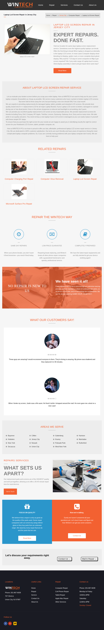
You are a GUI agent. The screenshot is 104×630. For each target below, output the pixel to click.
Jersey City (62, 15)
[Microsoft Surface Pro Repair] (19, 198)
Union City (35, 446)
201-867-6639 (16, 592)
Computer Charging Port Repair (19, 179)
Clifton (34, 436)
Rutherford (82, 443)
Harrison (82, 436)
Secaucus (11, 446)
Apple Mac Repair (61, 598)
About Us (34, 602)
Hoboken (11, 439)
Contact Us (77, 536)
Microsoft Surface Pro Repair (19, 204)
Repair (54, 15)
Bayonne (11, 436)
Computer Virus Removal (52, 179)
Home (48, 15)
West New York (60, 446)
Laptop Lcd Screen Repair (90, 15)
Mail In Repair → (89, 559)
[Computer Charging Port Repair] (19, 174)
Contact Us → (64, 559)
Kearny (57, 439)
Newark (34, 443)
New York (11, 443)
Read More (62, 70)
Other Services (60, 602)
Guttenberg (59, 436)
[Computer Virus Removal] (52, 174)
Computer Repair (74, 15)
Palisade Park (60, 443)
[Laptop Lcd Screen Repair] (85, 174)
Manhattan (82, 439)
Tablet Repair (60, 595)
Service (34, 595)
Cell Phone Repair (62, 591)
